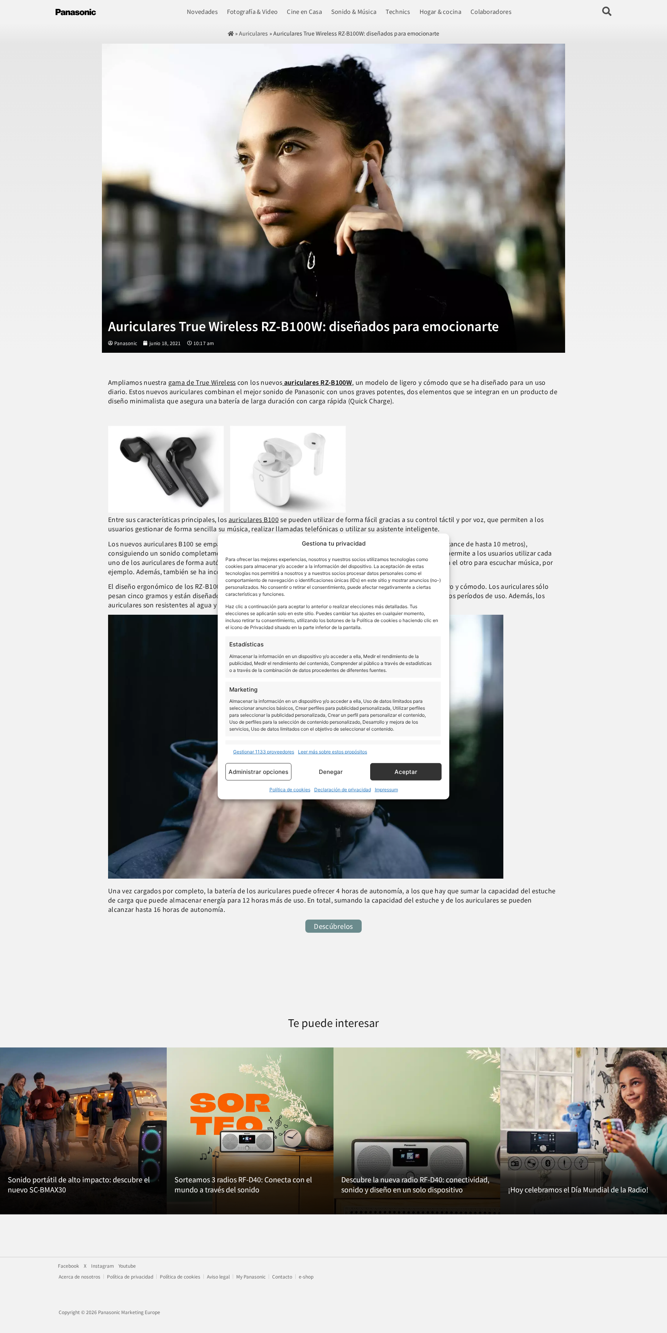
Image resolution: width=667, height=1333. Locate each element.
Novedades (202, 11)
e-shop (306, 1276)
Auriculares (253, 33)
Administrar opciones (258, 771)
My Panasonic (251, 1276)
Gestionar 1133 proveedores (263, 752)
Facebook (68, 1265)
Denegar (331, 771)
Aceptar (405, 771)
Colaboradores (491, 11)
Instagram (102, 1265)
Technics (398, 11)
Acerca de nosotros (79, 1276)
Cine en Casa (304, 11)
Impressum (386, 789)
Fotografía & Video (252, 11)
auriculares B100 (254, 519)
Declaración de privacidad (342, 789)
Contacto (282, 1276)
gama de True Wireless (202, 382)
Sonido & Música (354, 11)
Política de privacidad (130, 1276)
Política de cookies (289, 789)
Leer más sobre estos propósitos (332, 752)
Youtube (127, 1265)
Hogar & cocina (440, 11)
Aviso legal (218, 1276)
